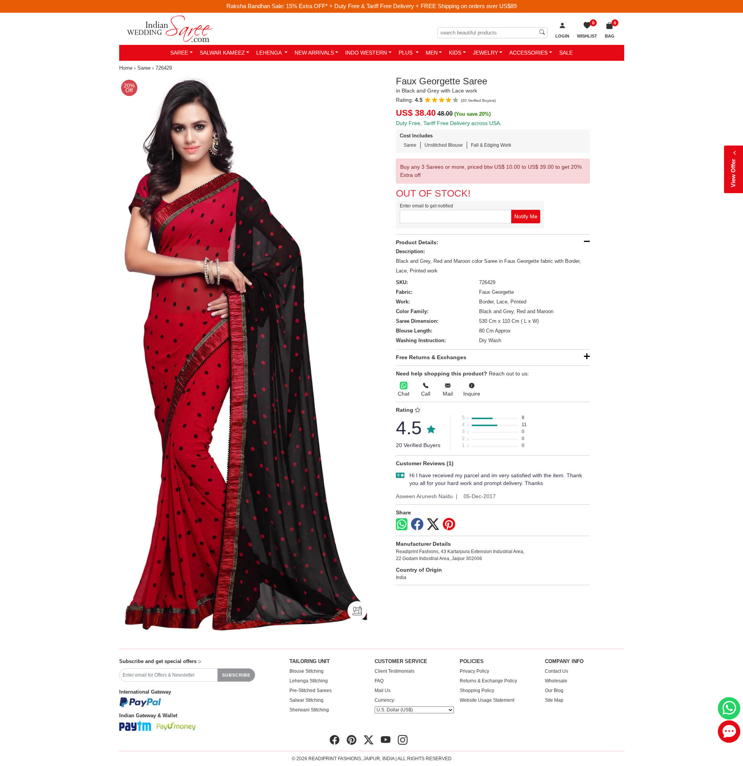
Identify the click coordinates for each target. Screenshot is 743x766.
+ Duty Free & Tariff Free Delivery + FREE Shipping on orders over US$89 (423, 6)
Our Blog (554, 690)
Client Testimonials (394, 671)
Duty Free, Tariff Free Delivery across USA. (449, 123)
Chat (403, 394)
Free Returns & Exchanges (431, 357)
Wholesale (556, 681)
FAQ (379, 681)
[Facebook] (417, 524)
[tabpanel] (244, 356)
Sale (566, 53)
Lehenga (269, 53)
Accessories (528, 53)
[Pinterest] (449, 524)
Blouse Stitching (306, 671)
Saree (179, 53)
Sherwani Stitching (309, 710)
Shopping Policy (477, 690)
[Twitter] (433, 524)
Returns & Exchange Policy (488, 681)
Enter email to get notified (426, 206)
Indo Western (366, 53)
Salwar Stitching (306, 700)
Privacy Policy (474, 671)
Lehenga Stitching (308, 681)
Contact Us (556, 671)
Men (432, 53)
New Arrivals (314, 53)
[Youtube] (385, 740)
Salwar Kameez (222, 53)
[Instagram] (402, 740)
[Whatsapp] (401, 524)
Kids (455, 53)
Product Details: (417, 242)
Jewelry (485, 53)
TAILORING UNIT (309, 661)
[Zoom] (244, 356)
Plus (406, 53)
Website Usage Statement (487, 700)
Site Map (554, 700)
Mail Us (382, 690)
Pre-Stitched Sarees (310, 690)
